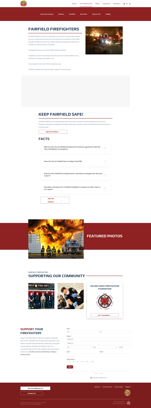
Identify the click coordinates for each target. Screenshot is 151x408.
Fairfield (72, 14)
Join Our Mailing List (35, 388)
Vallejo (108, 14)
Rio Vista (83, 14)
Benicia (61, 14)
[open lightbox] (41, 296)
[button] (74, 3)
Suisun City (96, 14)
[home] (23, 3)
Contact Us (32, 393)
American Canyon (46, 14)
